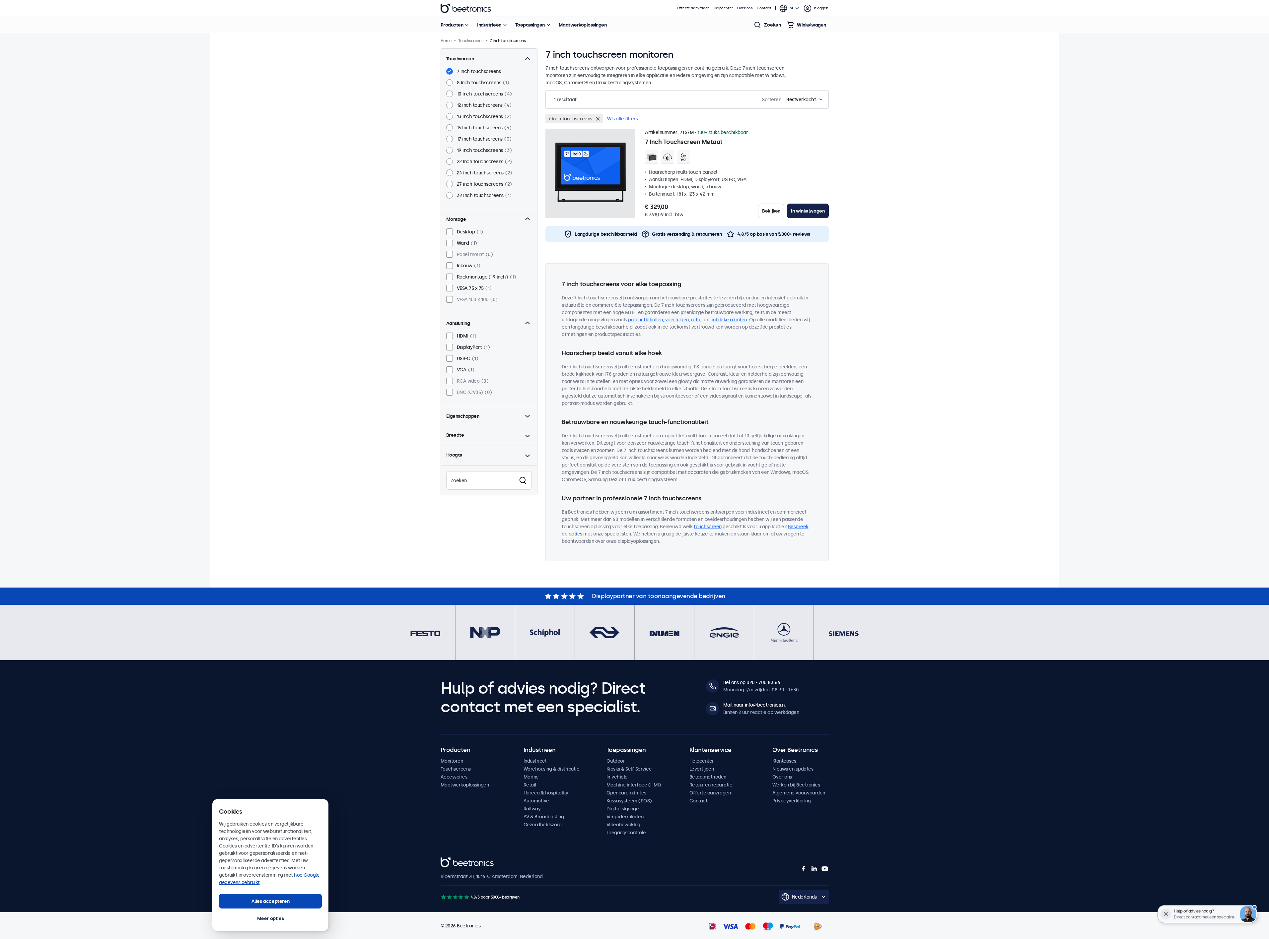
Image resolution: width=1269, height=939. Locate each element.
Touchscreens (456, 769)
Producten (452, 25)
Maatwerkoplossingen (583, 25)
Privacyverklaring (791, 800)
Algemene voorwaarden (798, 792)
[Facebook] (804, 869)
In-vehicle (617, 777)
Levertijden (701, 769)
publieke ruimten (728, 319)
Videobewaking (623, 824)
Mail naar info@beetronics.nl (754, 705)
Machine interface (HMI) (633, 784)
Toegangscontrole (626, 832)
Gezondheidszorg (543, 824)
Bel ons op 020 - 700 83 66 (751, 682)
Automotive (536, 800)
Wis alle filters (622, 118)
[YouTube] (825, 869)
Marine (531, 777)
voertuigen (677, 319)
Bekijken (771, 211)
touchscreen (708, 526)
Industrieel (535, 761)
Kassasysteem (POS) (629, 800)
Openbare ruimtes (626, 792)
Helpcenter (723, 8)
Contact (764, 8)
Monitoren (452, 761)
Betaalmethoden (707, 777)
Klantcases (784, 761)
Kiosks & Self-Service (629, 769)
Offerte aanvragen (693, 8)
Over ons (745, 8)
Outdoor (615, 761)
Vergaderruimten (625, 816)
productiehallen (645, 319)
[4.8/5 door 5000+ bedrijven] (455, 897)
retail (697, 319)
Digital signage (622, 808)
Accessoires (454, 777)
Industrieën (489, 25)
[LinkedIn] (814, 869)
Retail (530, 784)
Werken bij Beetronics (796, 784)
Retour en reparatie (711, 784)
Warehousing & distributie (552, 769)
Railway (532, 808)
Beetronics (466, 8)
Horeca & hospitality (546, 792)
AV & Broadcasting (544, 816)
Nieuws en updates (792, 769)
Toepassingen (530, 25)
